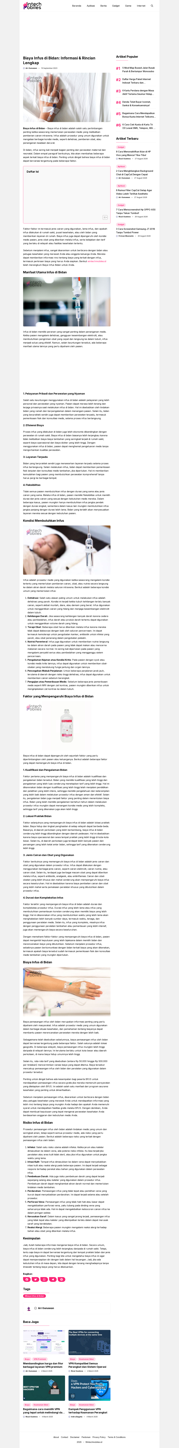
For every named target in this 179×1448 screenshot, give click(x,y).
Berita (103, 5)
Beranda (76, 5)
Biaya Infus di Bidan (35, 1296)
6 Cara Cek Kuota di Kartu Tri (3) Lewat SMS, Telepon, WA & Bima (138, 128)
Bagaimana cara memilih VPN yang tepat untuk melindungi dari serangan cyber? (43, 1412)
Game (128, 5)
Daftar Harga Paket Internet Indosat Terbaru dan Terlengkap (136, 83)
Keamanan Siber (86, 1359)
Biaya (27, 1359)
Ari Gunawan (31, 68)
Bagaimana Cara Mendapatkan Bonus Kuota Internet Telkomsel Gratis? (139, 117)
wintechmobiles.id (97, 261)
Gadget (116, 5)
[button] (152, 5)
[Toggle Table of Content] (104, 217)
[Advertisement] (89, 31)
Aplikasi (91, 5)
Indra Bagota (76, 1417)
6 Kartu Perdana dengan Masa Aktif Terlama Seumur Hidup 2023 (138, 94)
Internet (141, 5)
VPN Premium (40, 1359)
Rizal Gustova (77, 1371)
